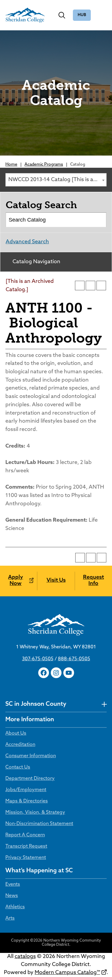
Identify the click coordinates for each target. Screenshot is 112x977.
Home (11, 164)
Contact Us (17, 767)
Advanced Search (27, 242)
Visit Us (56, 580)
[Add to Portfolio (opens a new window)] (80, 285)
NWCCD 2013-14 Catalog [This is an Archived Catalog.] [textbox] (57, 180)
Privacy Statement (25, 857)
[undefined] (104, 704)
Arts (10, 918)
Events (12, 884)
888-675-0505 (74, 659)
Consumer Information (30, 756)
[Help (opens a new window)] (101, 285)
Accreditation (20, 744)
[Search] (99, 219)
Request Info (93, 581)
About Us (15, 733)
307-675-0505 (37, 659)
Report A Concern (25, 835)
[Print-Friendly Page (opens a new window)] (90, 285)
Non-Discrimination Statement (39, 823)
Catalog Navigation (36, 262)
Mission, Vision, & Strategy (35, 812)
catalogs (25, 956)
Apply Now (15, 581)
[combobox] (56, 179)
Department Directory (30, 778)
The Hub (82, 15)
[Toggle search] (62, 15)
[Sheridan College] (25, 15)
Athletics (15, 907)
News (11, 895)
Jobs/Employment (25, 790)
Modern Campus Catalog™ (67, 973)
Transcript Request (26, 846)
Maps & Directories (26, 801)
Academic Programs (43, 164)
